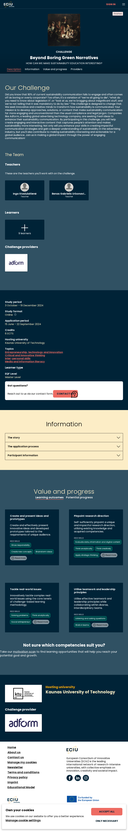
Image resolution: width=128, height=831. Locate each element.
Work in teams (82, 625)
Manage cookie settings (23, 820)
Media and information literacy (25, 361)
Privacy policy (17, 777)
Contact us (15, 757)
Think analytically (83, 548)
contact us (65, 394)
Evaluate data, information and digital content (97, 542)
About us (13, 752)
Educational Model (21, 787)
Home (11, 747)
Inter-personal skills (17, 358)
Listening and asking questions (90, 618)
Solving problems (19, 615)
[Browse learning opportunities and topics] (123, 4)
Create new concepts (21, 551)
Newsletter (15, 767)
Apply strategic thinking (86, 555)
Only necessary (107, 821)
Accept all (107, 811)
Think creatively (103, 548)
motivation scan (24, 652)
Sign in (111, 4)
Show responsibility (20, 545)
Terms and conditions (23, 772)
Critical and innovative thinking (25, 355)
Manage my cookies (22, 762)
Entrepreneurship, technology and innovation (34, 352)
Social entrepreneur (20, 622)
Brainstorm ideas (44, 551)
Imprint (12, 782)
